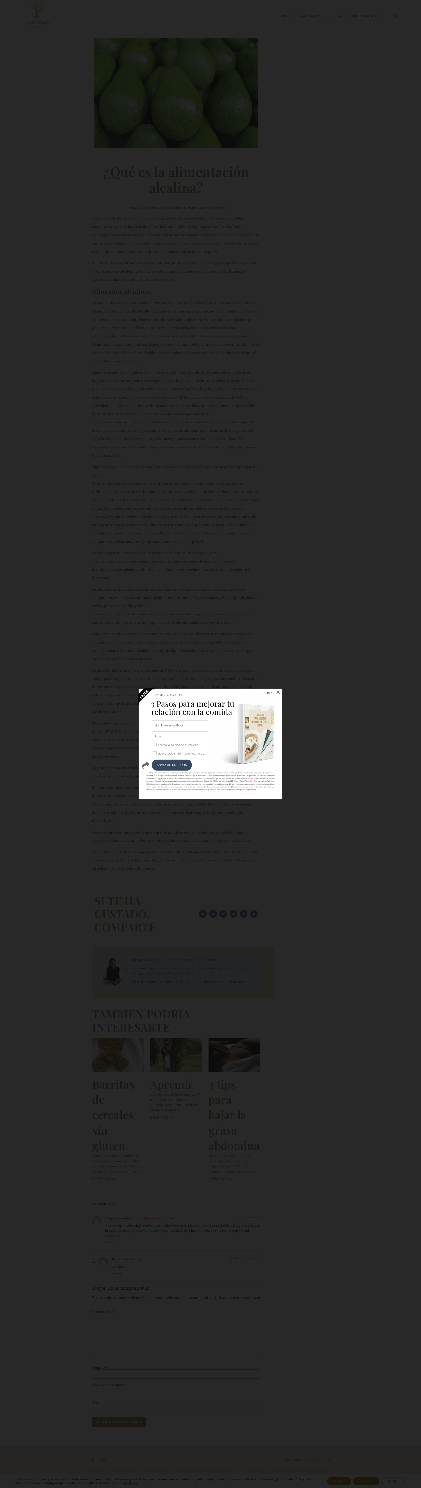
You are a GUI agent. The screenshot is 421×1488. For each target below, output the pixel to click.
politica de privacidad (248, 790)
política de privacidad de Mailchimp (261, 781)
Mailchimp (190, 781)
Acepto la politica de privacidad (178, 745)
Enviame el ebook (172, 765)
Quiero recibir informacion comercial (181, 753)
